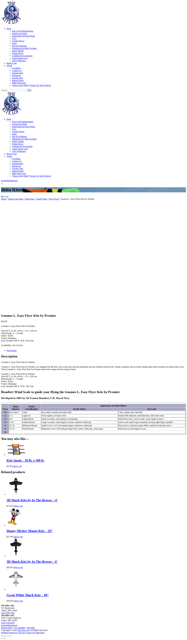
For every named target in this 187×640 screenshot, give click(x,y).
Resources (16, 75)
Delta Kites (29, 199)
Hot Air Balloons (19, 46)
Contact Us (17, 70)
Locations (16, 68)
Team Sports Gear (20, 58)
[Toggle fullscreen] (5, 635)
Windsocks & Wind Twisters (24, 48)
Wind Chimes (18, 51)
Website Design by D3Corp (13, 632)
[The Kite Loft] (11, 24)
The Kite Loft (23, 630)
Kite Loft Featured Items (22, 31)
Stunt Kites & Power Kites (23, 36)
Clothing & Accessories (22, 56)
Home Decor (17, 53)
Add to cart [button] (17, 466)
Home (3, 199)
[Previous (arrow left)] (2, 638)
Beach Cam (12, 63)
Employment (17, 73)
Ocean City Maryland (35, 632)
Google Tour (17, 78)
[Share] (8, 635)
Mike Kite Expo (19, 83)
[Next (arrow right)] (5, 638)
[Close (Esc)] (10, 635)
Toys (14, 38)
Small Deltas (41, 199)
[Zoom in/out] (2, 635)
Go (29, 90)
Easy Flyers (54, 199)
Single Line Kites (19, 33)
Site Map (31, 628)
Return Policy (18, 80)
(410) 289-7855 (8, 613)
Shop (9, 28)
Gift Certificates (19, 61)
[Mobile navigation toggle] (2, 183)
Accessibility (19, 628)
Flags (14, 43)
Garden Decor (18, 41)
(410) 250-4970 (8, 623)
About (9, 65)
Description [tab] (12, 350)
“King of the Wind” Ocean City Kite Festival (31, 85)
